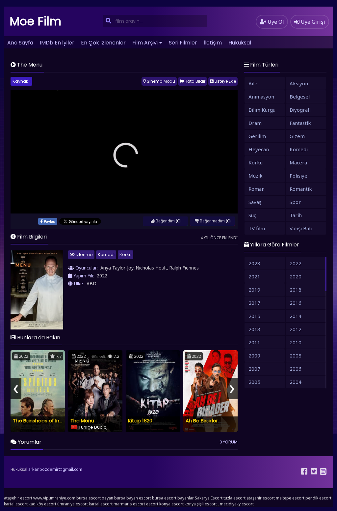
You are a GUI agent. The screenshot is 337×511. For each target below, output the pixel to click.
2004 (295, 382)
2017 (254, 302)
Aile (252, 83)
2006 (295, 368)
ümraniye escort (72, 504)
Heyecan (258, 149)
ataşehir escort (18, 498)
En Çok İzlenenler (103, 42)
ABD (91, 283)
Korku (125, 254)
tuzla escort (234, 498)
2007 (254, 368)
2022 (102, 275)
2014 (295, 316)
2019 (254, 289)
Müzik (255, 175)
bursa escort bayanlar (173, 498)
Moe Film (36, 21)
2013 (254, 329)
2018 (295, 289)
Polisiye (298, 175)
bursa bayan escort (132, 498)
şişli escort (207, 504)
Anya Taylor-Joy (117, 268)
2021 (254, 276)
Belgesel (300, 96)
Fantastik (300, 123)
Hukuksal (239, 42)
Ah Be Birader (202, 420)
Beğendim (165, 221)
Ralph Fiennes (184, 268)
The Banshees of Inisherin (44, 420)
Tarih (296, 215)
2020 (295, 276)
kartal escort (16, 504)
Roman (256, 188)
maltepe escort (290, 498)
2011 (254, 342)
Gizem (297, 136)
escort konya (158, 504)
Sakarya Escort (208, 498)
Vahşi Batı (301, 228)
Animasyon (261, 96)
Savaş (254, 202)
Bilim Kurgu (261, 109)
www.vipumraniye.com (54, 498)
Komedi (106, 254)
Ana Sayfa (20, 42)
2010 (295, 342)
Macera (298, 162)
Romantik (301, 188)
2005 (254, 382)
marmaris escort (129, 504)
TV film (256, 228)
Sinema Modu (160, 81)
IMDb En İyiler (57, 42)
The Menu (82, 420)
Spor (295, 202)
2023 (254, 263)
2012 (295, 329)
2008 (295, 355)
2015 (254, 316)
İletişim (213, 42)
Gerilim (257, 136)
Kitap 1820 (140, 420)
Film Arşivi (145, 42)
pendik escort (318, 498)
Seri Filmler (183, 42)
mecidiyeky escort (237, 504)
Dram (255, 123)
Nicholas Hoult (151, 268)
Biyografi (300, 109)
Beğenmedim (212, 221)
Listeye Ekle (225, 81)
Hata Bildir (194, 81)
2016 (295, 302)
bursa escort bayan (94, 498)
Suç (252, 215)
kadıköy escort (42, 504)
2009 (254, 355)
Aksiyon (299, 83)
